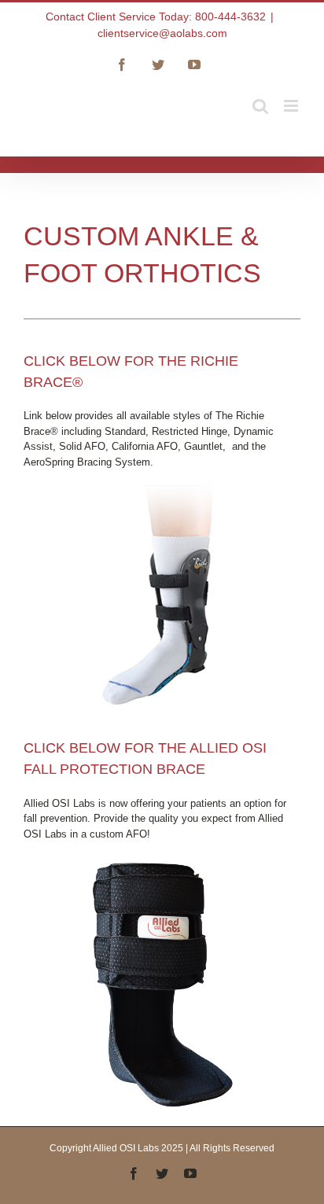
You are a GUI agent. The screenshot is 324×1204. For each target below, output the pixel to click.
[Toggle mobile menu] (292, 106)
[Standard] (162, 490)
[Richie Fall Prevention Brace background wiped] (162, 862)
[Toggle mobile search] (260, 106)
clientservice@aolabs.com (162, 33)
